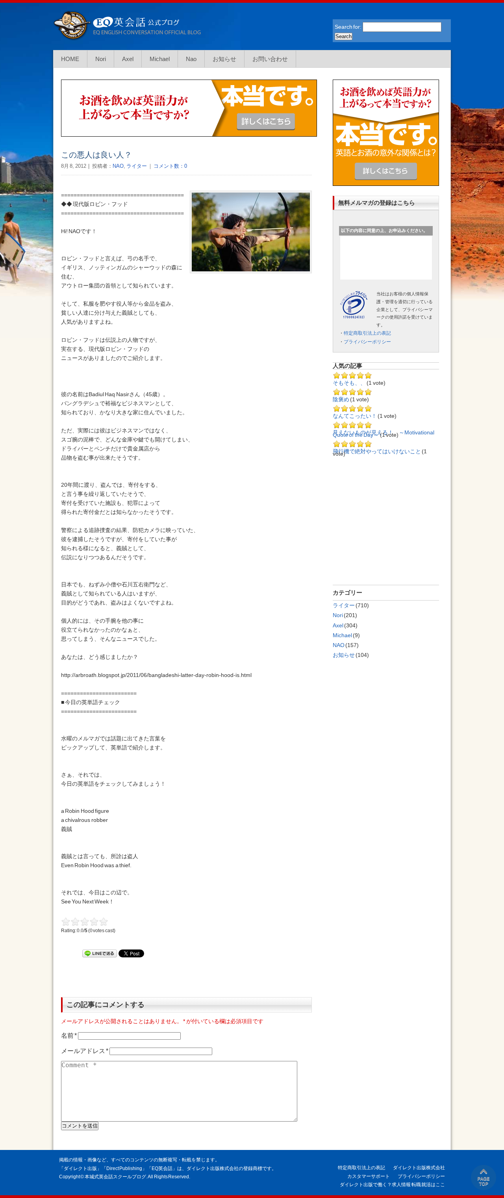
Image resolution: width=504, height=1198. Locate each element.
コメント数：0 (170, 166)
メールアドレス (84, 1051)
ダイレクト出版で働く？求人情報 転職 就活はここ (392, 1184)
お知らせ (224, 59)
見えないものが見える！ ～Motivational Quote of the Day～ (383, 433)
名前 (69, 1035)
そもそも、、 (349, 383)
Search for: (348, 27)
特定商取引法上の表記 (367, 333)
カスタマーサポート (368, 1176)
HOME (70, 59)
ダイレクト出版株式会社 (419, 1167)
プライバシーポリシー (367, 342)
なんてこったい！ (355, 416)
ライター (136, 166)
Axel (127, 59)
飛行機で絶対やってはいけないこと (377, 451)
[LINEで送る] (99, 953)
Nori (100, 59)
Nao (191, 59)
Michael (160, 59)
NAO (118, 166)
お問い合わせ (270, 59)
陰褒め (341, 399)
